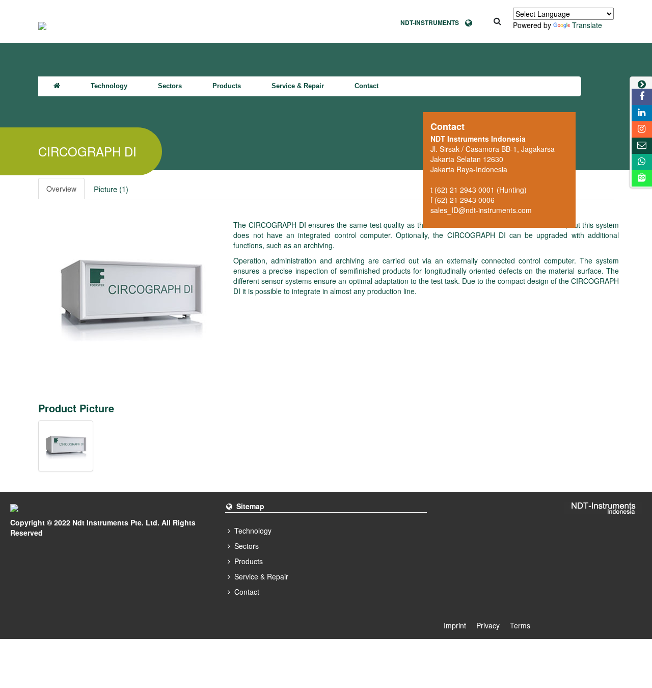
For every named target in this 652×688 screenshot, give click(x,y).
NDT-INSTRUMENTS (432, 22)
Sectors (170, 86)
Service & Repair (297, 86)
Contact (366, 86)
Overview (61, 188)
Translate (587, 25)
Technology (109, 86)
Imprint (455, 625)
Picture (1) (111, 188)
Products (226, 86)
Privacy (488, 625)
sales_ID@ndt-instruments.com (481, 210)
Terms (520, 625)
